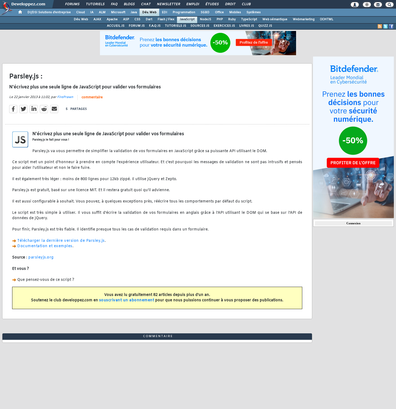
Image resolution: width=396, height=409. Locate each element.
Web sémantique (274, 19)
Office (219, 12)
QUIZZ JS (265, 26)
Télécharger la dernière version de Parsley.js (61, 240)
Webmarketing (304, 19)
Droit (230, 4)
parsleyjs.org (41, 257)
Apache (112, 19)
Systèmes (253, 12)
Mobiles (235, 12)
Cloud (80, 12)
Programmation (184, 12)
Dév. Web (149, 12)
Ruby (232, 19)
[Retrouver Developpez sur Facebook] (391, 26)
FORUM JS (137, 26)
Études (212, 4)
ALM (102, 12)
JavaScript (187, 19)
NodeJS (205, 19)
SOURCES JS (199, 26)
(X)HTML (326, 19)
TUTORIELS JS (175, 26)
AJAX (97, 19)
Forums (72, 4)
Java (134, 12)
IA (91, 12)
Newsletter (168, 4)
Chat (145, 4)
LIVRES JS (246, 26)
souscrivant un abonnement (126, 300)
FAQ (114, 4)
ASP (126, 19)
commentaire (92, 97)
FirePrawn (65, 97)
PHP (220, 19)
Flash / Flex (166, 19)
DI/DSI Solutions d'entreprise (49, 12)
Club (246, 4)
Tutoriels (95, 4)
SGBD (205, 12)
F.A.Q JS (155, 26)
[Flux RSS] (380, 26)
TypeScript (249, 19)
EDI (164, 12)
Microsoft (118, 12)
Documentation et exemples (44, 246)
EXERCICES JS (224, 26)
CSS (137, 19)
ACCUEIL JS (115, 26)
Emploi (192, 4)
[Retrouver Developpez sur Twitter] (385, 26)
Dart (149, 19)
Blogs (129, 4)
